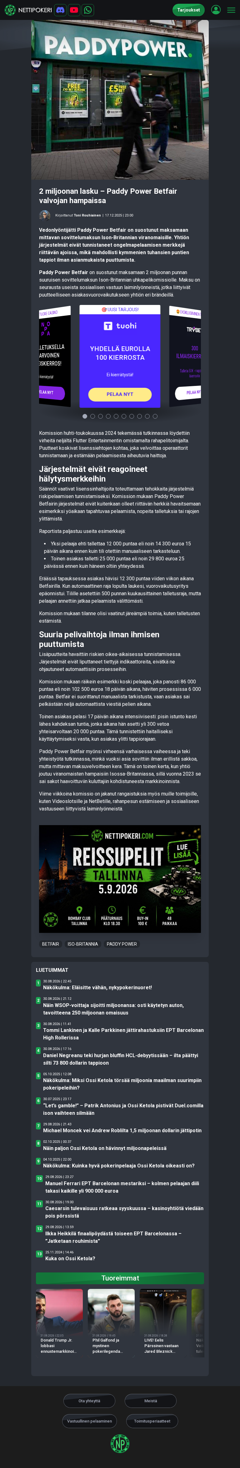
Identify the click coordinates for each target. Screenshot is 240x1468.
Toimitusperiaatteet (152, 1421)
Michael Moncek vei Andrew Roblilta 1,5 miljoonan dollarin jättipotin (122, 1130)
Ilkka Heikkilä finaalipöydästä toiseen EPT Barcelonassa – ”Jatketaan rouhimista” (113, 1237)
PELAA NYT (45, 392)
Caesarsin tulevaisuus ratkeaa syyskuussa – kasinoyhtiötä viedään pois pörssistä (124, 1212)
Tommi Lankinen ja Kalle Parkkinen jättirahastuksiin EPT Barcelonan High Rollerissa (123, 1034)
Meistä (150, 1401)
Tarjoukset (188, 9)
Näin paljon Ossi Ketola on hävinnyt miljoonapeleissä (105, 1148)
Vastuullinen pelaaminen (89, 1421)
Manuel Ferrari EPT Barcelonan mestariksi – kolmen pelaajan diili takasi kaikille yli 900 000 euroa (122, 1187)
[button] (215, 9)
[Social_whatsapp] (88, 10)
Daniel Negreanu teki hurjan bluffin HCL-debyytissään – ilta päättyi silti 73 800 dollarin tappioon (120, 1059)
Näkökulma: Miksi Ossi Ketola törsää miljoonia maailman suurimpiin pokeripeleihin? (122, 1084)
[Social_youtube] (74, 10)
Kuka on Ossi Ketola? (70, 1258)
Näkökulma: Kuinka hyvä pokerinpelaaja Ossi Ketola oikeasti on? (119, 1166)
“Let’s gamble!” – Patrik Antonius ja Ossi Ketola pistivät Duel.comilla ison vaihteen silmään (123, 1109)
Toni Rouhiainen (87, 215)
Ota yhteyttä (89, 1401)
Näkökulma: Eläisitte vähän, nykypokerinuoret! (97, 988)
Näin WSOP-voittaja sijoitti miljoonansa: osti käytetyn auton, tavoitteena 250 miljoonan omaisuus (113, 1009)
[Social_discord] (60, 10)
